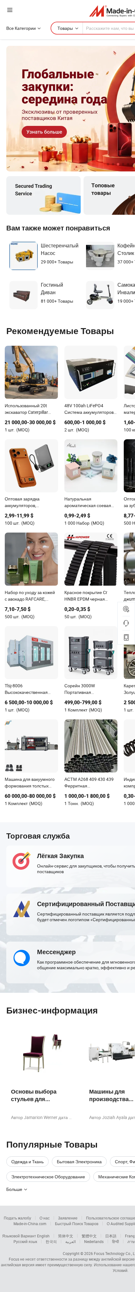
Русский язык (25, 1241)
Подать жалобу (17, 1217)
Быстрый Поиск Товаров (76, 1223)
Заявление (68, 1217)
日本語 (110, 1235)
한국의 (51, 1241)
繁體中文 (89, 1235)
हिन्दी (115, 1241)
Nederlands (94, 1241)
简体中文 (65, 1235)
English (43, 1235)
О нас (45, 1217)
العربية (70, 1241)
